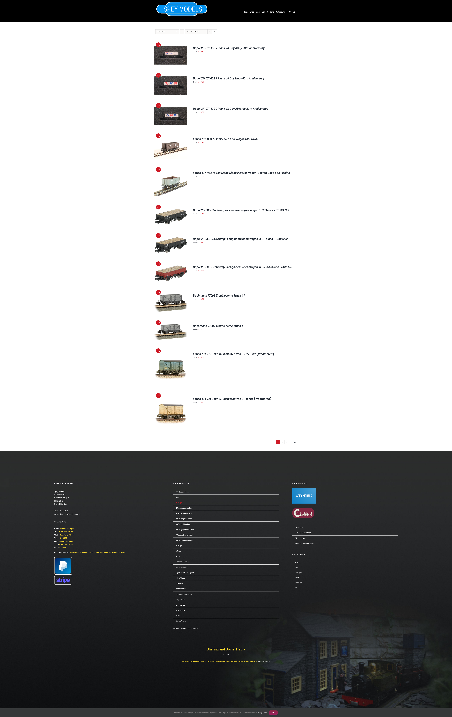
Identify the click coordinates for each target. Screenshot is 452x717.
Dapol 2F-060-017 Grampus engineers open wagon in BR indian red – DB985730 (243, 267)
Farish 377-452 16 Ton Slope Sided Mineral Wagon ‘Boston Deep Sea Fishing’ (242, 172)
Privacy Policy (262, 713)
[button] (294, 11)
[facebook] (224, 654)
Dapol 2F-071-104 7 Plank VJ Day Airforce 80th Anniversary (230, 108)
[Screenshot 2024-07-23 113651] (304, 489)
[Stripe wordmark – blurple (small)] (63, 577)
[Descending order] (182, 31)
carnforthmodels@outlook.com (67, 514)
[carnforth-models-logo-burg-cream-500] (304, 504)
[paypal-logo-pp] (63, 558)
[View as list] (214, 32)
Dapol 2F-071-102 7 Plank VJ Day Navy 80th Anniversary (228, 78)
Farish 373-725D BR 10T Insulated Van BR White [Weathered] (232, 398)
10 (290, 442)
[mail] (228, 654)
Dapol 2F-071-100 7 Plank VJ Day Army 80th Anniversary (228, 48)
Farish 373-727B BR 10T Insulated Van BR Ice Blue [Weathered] (233, 354)
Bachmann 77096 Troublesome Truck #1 (219, 295)
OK (273, 713)
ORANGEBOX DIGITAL (264, 661)
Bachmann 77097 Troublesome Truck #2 (219, 326)
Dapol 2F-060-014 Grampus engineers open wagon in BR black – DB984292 (241, 210)
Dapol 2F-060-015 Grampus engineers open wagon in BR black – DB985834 (241, 238)
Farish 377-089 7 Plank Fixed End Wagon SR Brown (225, 139)
